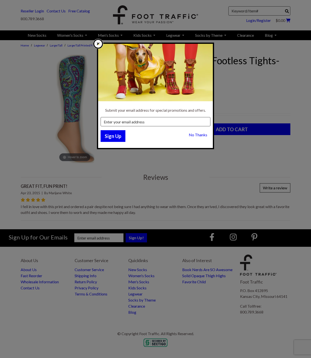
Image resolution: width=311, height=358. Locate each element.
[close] (98, 44)
